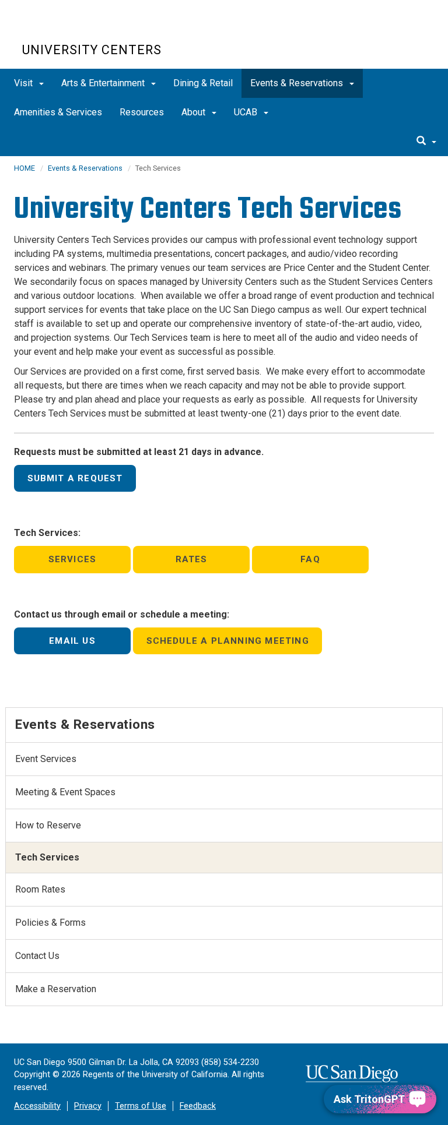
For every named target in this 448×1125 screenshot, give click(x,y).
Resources (142, 112)
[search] (426, 141)
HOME (24, 168)
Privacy (88, 1106)
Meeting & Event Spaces (65, 792)
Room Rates (40, 889)
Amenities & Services (58, 112)
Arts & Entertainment (104, 83)
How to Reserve (48, 825)
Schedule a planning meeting (227, 641)
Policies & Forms (50, 922)
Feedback (198, 1106)
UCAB (247, 112)
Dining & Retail (203, 83)
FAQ (310, 559)
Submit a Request (75, 478)
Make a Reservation (55, 988)
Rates (192, 559)
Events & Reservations (297, 83)
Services (72, 559)
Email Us (72, 641)
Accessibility (37, 1106)
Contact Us (37, 955)
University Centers (92, 50)
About (194, 112)
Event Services (45, 758)
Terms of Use (140, 1106)
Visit (24, 83)
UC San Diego (89, 28)
